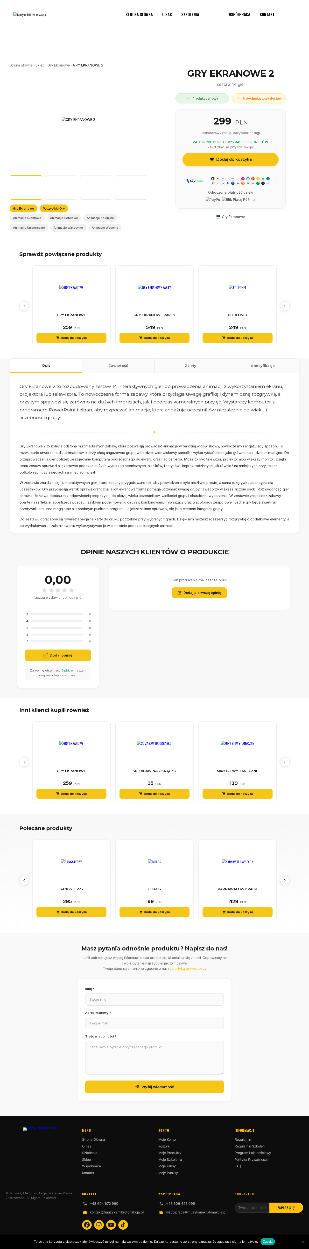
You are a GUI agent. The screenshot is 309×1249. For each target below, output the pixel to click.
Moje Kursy (167, 1166)
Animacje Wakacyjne (68, 227)
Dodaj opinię (61, 655)
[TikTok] (123, 1225)
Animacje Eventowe (27, 218)
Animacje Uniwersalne (29, 227)
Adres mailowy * (98, 1013)
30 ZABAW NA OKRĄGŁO (154, 771)
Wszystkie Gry (54, 208)
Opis (46, 365)
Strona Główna (139, 14)
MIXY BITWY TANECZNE (237, 771)
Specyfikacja (263, 365)
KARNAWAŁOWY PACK (237, 889)
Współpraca (239, 14)
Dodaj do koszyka (234, 159)
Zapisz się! (286, 1207)
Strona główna (21, 65)
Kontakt (267, 14)
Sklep (214, 14)
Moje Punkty (168, 1173)
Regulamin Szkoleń (250, 1146)
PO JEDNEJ (237, 315)
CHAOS (154, 889)
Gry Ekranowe (59, 65)
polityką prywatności (188, 968)
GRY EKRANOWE (71, 315)
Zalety (190, 365)
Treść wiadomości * (100, 1036)
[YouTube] (111, 1225)
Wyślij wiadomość (157, 1087)
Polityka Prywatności (251, 1159)
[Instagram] (99, 1225)
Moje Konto (167, 1139)
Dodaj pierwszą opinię (202, 593)
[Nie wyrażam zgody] (303, 1241)
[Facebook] (87, 1225)
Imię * (89, 989)
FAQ (238, 1166)
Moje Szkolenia (170, 1159)
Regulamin (243, 1139)
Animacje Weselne (105, 227)
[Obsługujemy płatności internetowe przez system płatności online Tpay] (231, 181)
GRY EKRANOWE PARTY (154, 315)
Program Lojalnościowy (253, 1153)
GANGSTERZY (71, 889)
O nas (167, 14)
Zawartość (118, 365)
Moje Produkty (169, 1153)
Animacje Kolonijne (100, 218)
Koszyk (164, 1146)
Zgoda (268, 1241)
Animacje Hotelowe (64, 218)
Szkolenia (190, 14)
